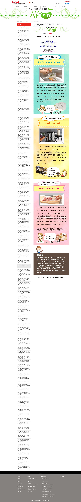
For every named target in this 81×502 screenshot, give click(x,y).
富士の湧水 (30, 491)
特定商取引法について (21, 489)
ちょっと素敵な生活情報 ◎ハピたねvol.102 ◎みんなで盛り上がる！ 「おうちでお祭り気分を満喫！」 (24, 319)
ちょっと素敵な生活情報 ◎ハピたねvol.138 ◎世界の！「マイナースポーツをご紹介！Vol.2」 (24, 135)
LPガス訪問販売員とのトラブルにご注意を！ (49, 494)
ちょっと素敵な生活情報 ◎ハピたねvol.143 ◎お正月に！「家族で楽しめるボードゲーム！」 (24, 114)
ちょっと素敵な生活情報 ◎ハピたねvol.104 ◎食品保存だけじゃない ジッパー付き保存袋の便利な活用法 (24, 306)
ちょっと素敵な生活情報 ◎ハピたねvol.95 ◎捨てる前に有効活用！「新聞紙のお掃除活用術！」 (24, 369)
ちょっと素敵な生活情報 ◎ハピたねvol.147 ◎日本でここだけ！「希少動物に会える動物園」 (24, 96)
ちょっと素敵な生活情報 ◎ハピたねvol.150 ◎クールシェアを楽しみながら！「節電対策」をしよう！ (23, 82)
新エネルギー (30, 481)
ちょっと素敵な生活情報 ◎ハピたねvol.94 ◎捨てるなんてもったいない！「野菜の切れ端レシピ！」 (24, 374)
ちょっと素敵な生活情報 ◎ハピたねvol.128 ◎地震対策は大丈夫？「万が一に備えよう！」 (24, 179)
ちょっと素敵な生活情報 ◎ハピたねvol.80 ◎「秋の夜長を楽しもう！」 (23, 432)
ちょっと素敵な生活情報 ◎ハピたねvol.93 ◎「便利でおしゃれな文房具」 (24, 378)
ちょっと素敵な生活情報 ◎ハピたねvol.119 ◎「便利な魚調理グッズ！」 (23, 218)
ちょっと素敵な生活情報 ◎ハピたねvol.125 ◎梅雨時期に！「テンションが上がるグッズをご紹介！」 (24, 192)
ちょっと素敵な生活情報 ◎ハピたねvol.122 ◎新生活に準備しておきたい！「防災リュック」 (24, 205)
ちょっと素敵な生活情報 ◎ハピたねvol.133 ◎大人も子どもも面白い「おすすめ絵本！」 (24, 157)
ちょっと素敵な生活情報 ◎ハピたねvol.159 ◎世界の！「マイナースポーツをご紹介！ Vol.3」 (24, 40)
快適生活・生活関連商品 (32, 489)
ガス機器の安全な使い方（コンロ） (47, 486)
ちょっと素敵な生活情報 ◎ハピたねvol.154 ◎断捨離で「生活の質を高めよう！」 (24, 62)
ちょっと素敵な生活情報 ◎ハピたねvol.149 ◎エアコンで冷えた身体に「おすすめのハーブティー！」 (24, 87)
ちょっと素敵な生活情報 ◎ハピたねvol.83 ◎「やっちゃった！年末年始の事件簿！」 (24, 419)
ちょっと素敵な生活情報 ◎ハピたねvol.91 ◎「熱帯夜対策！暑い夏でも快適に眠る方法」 (24, 385)
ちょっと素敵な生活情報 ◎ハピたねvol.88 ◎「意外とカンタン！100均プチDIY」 (24, 398)
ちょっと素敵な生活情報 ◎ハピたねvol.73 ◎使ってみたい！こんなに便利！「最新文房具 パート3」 (23, 463)
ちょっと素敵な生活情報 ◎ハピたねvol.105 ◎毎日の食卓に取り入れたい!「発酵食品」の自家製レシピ (23, 301)
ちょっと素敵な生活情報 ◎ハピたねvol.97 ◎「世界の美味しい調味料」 (23, 361)
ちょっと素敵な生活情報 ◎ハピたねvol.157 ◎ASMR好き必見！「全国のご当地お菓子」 (24, 49)
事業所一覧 (26, 6)
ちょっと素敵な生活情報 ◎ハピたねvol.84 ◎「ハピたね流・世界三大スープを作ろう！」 (24, 415)
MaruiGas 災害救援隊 (31, 486)
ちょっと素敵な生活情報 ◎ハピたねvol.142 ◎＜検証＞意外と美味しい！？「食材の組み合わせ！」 (24, 118)
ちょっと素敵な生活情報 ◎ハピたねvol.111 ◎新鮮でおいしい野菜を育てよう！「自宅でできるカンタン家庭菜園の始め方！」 (24, 256)
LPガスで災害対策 (45, 483)
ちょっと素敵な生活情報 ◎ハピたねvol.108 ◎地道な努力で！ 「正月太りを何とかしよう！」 (24, 270)
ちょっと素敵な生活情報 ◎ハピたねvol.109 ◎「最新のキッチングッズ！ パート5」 (23, 266)
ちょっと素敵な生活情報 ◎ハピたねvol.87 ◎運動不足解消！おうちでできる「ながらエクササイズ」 (24, 402)
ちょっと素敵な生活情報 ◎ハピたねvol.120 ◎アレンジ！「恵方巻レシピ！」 (23, 214)
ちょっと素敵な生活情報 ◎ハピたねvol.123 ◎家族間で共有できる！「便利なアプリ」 (24, 201)
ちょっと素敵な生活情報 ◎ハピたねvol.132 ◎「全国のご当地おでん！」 (23, 161)
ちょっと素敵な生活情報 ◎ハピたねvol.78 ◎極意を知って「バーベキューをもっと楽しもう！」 (24, 440)
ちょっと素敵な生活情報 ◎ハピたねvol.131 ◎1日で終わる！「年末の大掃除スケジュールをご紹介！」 (24, 165)
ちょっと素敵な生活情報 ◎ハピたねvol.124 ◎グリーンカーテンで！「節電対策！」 (24, 197)
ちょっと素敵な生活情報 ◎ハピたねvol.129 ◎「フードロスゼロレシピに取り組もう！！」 (24, 174)
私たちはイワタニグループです (33, 478)
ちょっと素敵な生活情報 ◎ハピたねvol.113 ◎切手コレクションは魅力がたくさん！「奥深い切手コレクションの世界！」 (24, 245)
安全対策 (29, 483)
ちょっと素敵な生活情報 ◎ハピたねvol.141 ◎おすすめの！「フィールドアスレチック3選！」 (24, 122)
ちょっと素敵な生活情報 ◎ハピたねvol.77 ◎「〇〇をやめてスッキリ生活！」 (23, 445)
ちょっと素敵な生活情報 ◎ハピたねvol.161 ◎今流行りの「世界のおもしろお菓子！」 (24, 31)
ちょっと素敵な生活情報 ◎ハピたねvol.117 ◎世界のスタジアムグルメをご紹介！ (24, 227)
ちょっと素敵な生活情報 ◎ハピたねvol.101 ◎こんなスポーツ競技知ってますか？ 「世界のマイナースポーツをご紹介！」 (24, 329)
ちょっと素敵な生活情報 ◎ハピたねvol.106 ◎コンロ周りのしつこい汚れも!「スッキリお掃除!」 (24, 292)
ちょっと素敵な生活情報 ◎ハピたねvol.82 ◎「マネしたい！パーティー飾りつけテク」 (24, 423)
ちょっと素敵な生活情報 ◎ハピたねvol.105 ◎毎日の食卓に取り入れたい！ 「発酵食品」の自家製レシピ (24, 297)
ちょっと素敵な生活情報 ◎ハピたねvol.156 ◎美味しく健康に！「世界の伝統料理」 (24, 53)
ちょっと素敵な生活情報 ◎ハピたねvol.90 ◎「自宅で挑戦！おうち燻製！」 (24, 389)
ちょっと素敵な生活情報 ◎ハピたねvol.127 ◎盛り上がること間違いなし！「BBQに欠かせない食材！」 (24, 183)
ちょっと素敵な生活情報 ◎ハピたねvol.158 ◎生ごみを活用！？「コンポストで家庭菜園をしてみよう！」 (24, 45)
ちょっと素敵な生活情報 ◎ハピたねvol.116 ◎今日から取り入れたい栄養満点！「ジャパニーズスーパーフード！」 (24, 231)
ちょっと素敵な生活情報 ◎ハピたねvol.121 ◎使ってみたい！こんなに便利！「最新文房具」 (23, 210)
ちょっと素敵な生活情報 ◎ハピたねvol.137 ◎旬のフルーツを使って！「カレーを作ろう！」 (24, 139)
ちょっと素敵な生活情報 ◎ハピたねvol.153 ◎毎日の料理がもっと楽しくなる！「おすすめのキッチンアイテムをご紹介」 (24, 67)
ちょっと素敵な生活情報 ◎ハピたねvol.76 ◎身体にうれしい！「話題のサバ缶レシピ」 (24, 449)
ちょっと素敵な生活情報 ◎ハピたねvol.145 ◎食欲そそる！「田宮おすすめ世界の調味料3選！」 (24, 105)
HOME (18, 21)
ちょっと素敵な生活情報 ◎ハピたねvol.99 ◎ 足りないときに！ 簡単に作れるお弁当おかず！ (24, 348)
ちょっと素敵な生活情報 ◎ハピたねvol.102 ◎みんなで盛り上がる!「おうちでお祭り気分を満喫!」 (24, 324)
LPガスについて (45, 6)
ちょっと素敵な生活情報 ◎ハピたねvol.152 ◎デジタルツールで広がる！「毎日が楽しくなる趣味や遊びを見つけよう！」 (24, 73)
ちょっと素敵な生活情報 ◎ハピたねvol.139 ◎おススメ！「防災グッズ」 (23, 131)
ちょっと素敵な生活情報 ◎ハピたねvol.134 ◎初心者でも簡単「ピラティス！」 (23, 153)
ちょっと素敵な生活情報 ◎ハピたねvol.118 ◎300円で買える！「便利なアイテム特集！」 (24, 222)
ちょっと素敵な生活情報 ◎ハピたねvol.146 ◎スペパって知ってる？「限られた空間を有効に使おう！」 (24, 100)
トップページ (19, 476)
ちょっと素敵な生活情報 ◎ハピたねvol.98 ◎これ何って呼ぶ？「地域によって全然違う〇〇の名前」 (24, 357)
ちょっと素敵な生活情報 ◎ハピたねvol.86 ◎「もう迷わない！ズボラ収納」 (24, 406)
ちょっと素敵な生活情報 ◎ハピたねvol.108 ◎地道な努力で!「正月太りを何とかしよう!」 (24, 274)
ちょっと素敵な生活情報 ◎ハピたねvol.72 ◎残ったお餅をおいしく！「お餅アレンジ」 (24, 467)
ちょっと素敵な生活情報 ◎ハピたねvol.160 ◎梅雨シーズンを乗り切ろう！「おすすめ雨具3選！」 (24, 36)
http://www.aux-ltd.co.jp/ (49, 50)
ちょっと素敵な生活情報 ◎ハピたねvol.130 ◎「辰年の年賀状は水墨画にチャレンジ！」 (24, 170)
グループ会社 (20, 483)
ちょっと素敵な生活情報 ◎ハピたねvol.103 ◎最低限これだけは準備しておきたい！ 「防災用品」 (24, 310)
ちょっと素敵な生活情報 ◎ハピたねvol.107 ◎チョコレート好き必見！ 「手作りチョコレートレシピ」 (24, 279)
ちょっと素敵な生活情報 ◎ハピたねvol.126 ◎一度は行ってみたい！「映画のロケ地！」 (24, 188)
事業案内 (36, 6)
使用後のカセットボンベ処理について (47, 496)
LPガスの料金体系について (46, 478)
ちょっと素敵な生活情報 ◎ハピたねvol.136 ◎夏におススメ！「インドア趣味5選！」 (24, 144)
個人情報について (20, 486)
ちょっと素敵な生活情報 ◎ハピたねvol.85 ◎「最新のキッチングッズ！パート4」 (24, 410)
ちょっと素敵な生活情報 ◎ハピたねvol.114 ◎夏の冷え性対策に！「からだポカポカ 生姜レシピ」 (24, 240)
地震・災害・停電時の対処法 (46, 491)
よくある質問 (44, 489)
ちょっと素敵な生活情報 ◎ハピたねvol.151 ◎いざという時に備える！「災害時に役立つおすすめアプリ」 (24, 78)
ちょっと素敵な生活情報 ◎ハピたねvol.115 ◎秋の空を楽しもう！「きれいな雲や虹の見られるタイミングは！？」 (24, 236)
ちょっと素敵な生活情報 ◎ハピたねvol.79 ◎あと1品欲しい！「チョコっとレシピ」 (24, 436)
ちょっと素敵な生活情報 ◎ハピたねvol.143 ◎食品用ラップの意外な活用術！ (23, 109)
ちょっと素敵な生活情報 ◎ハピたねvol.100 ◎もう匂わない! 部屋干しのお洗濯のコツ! (24, 343)
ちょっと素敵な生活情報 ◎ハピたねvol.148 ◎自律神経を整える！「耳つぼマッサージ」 (24, 91)
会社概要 (17, 6)
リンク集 (19, 491)
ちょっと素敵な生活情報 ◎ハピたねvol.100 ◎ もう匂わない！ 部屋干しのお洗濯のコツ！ (24, 339)
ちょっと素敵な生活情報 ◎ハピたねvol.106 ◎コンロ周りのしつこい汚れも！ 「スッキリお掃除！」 (23, 288)
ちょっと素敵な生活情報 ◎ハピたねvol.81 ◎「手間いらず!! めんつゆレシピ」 (24, 428)
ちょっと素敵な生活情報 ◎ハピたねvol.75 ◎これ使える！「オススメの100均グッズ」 (23, 454)
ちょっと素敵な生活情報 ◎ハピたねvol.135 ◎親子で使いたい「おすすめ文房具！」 (24, 148)
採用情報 (54, 6)
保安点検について (45, 481)
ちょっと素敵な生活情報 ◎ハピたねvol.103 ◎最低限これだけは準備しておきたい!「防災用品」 (24, 315)
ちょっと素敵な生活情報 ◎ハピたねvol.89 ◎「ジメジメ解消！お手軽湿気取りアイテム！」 (24, 393)
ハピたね (21, 21)
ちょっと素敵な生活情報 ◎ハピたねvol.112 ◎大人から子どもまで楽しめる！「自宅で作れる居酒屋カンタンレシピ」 (23, 251)
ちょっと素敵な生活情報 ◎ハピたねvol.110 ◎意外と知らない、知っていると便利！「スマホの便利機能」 (24, 261)
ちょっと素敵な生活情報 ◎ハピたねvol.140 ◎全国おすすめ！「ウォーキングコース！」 (24, 127)
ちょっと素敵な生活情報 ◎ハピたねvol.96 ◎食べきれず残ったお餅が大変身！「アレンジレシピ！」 (24, 365)
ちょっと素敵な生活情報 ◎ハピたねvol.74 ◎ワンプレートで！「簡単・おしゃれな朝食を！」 (24, 458)
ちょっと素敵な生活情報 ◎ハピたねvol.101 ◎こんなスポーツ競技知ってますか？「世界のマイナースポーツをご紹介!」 (24, 334)
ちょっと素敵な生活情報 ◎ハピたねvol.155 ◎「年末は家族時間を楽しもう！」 (23, 58)
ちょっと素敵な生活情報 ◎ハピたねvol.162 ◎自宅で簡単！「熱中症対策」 (24, 27)
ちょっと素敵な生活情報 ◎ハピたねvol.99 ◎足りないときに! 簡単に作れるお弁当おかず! (24, 352)
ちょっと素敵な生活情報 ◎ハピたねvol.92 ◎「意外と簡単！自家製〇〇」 (24, 381)
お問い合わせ (63, 6)
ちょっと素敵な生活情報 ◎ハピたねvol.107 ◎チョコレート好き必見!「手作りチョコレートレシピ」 (24, 283)
